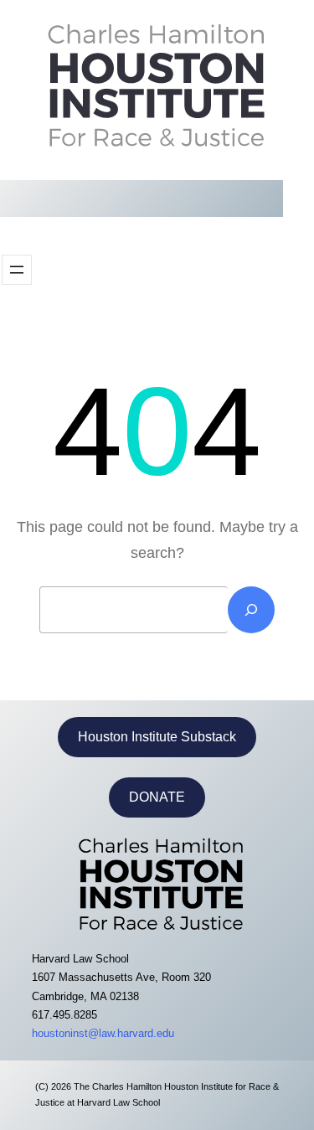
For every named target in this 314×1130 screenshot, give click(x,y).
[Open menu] (17, 270)
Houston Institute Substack (157, 737)
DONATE (157, 797)
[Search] (251, 609)
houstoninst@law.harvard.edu (103, 1033)
